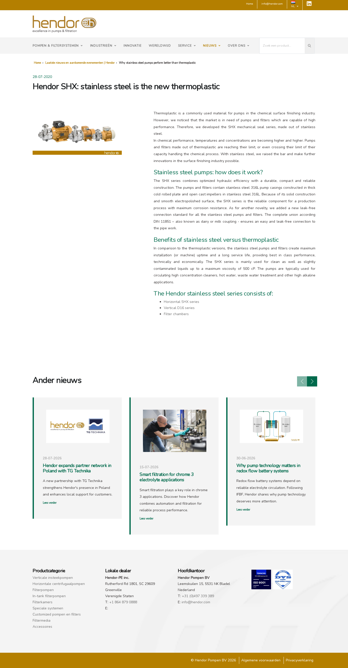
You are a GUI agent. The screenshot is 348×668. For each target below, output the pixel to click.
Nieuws (210, 46)
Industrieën (101, 46)
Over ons (236, 46)
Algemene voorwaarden (260, 660)
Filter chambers (176, 314)
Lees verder (50, 503)
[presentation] (302, 381)
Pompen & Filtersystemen (56, 46)
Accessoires (42, 626)
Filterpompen (43, 589)
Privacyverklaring (299, 660)
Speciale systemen (48, 608)
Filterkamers (42, 602)
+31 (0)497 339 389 (198, 596)
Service (185, 46)
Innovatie (133, 46)
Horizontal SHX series (181, 301)
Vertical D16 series (179, 307)
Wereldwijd (160, 46)
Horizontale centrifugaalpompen (59, 583)
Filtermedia (41, 620)
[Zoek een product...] (309, 46)
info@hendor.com (196, 602)
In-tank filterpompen (49, 596)
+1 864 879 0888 (123, 602)
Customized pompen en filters (57, 614)
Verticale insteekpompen (53, 577)
